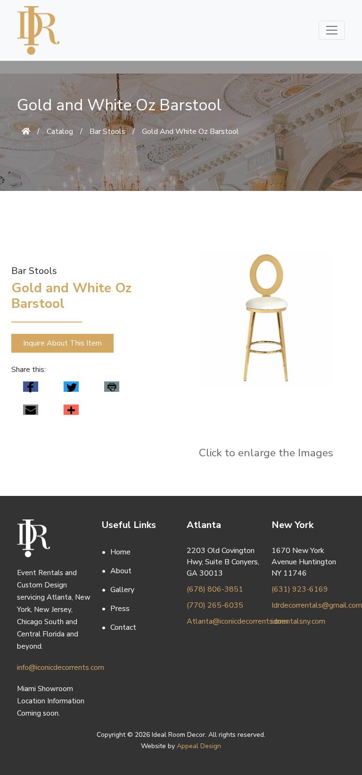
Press (120, 608)
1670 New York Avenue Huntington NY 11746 (304, 561)
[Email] (30, 409)
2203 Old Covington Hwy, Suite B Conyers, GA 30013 (223, 561)
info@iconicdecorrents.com (53, 667)
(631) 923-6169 (300, 589)
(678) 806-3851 (215, 589)
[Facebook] (30, 386)
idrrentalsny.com (298, 621)
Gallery (122, 590)
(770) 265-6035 (215, 605)
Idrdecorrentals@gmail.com (308, 605)
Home (120, 552)
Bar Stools (107, 131)
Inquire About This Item (62, 343)
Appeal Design (199, 746)
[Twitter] (71, 386)
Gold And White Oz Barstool (190, 131)
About (121, 571)
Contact (123, 627)
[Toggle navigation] (332, 30)
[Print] (111, 386)
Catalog (60, 131)
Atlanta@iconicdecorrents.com (223, 621)
